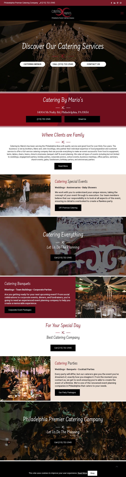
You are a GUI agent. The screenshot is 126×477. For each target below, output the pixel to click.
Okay (92, 473)
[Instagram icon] (121, 3)
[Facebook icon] (111, 3)
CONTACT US (93, 64)
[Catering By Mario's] (63, 13)
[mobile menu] (122, 13)
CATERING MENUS (32, 64)
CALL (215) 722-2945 (63, 64)
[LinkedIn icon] (114, 3)
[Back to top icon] (116, 466)
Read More (82, 473)
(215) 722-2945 (48, 3)
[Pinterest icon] (117, 3)
